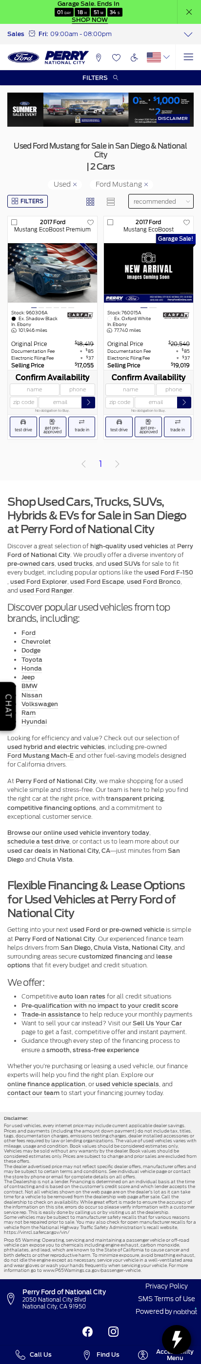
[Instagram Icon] (113, 1332)
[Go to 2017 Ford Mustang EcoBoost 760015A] (148, 273)
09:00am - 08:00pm (81, 34)
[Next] (117, 464)
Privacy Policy (166, 1286)
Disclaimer (173, 118)
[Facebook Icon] (87, 1332)
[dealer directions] (13, 1299)
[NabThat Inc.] (185, 1312)
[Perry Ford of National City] (48, 57)
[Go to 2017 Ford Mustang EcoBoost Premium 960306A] (52, 273)
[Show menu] (188, 57)
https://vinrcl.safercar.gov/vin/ (36, 1232)
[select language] (166, 57)
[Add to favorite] (91, 223)
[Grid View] (90, 201)
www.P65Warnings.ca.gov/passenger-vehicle (92, 1270)
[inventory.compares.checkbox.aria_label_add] (14, 223)
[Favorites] (116, 57)
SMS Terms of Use (166, 1299)
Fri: (43, 34)
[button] (189, 12)
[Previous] (83, 464)
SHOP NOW (90, 19)
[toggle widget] (176, 1339)
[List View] (111, 201)
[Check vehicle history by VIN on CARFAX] (80, 316)
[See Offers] (100, 110)
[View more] (188, 34)
